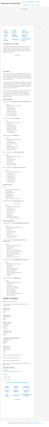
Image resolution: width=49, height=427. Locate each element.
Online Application (30, 1)
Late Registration (15, 39)
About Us (38, 5)
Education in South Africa (11, 3)
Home (24, 1)
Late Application (26, 5)
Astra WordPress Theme (36, 422)
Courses (32, 5)
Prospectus (38, 1)
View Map (5, 374)
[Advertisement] (24, 16)
